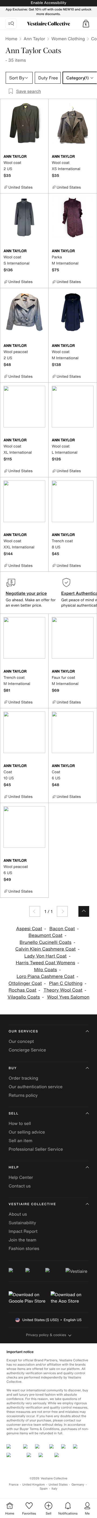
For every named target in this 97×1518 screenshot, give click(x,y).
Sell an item (20, 1140)
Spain (44, 1489)
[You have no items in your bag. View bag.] (86, 23)
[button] (86, 23)
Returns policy (23, 1095)
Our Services (23, 1031)
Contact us (20, 1186)
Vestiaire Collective (32, 1204)
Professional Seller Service (36, 1149)
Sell (14, 1113)
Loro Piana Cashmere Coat (45, 976)
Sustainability (22, 1222)
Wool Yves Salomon (68, 997)
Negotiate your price (26, 593)
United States (58, 1485)
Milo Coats (45, 969)
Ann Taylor (34, 38)
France (14, 1485)
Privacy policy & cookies (46, 1334)
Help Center (21, 1177)
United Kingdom (33, 1485)
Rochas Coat (22, 990)
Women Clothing (68, 38)
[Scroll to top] (83, 911)
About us (18, 1214)
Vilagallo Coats (24, 997)
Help (14, 1167)
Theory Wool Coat (63, 990)
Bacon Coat (62, 928)
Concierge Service (27, 1050)
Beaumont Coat (46, 935)
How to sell (20, 1123)
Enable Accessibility (48, 3)
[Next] (62, 911)
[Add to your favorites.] (42, 157)
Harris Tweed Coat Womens (45, 962)
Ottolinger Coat (25, 983)
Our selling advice (27, 1132)
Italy (54, 1489)
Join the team (22, 1240)
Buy (13, 1068)
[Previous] (34, 911)
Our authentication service (36, 1086)
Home (11, 38)
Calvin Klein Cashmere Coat (45, 949)
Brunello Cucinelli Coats (46, 942)
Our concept (21, 1041)
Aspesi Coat (29, 928)
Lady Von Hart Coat (45, 956)
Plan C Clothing (65, 983)
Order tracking (23, 1078)
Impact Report (23, 1231)
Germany (77, 1485)
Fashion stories (24, 1248)
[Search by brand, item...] (11, 24)
